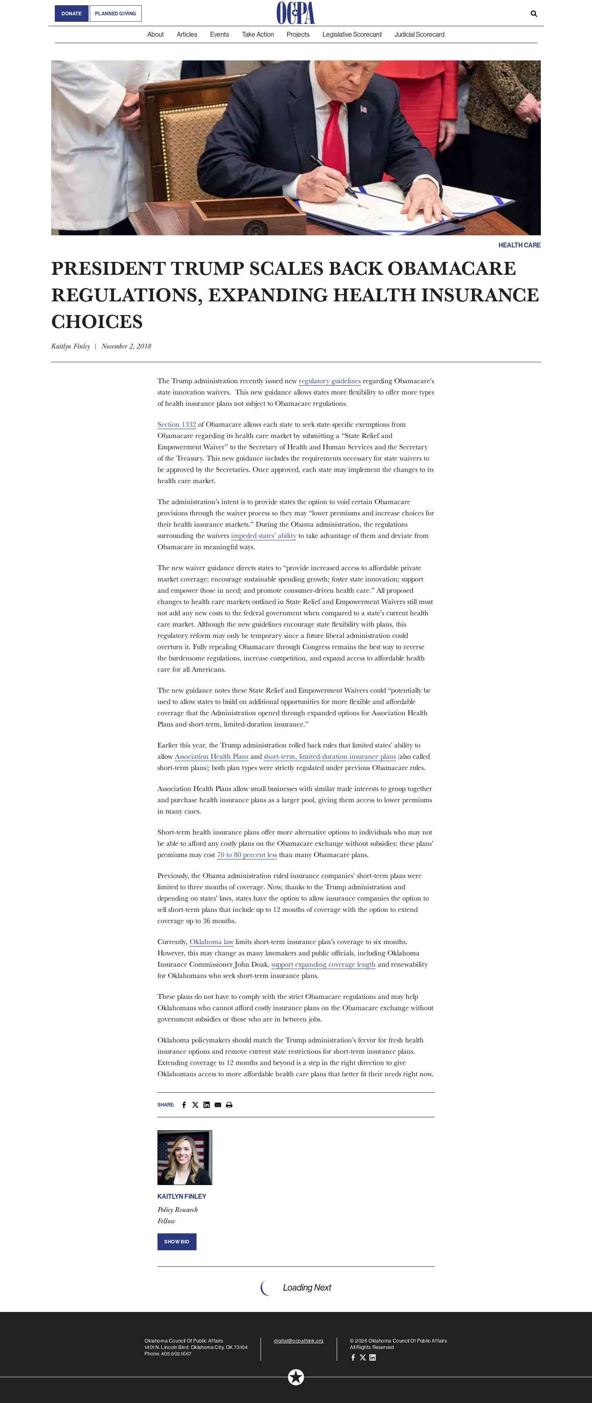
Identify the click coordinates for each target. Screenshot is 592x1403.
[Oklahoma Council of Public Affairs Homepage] (296, 13)
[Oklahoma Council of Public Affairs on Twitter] (363, 1357)
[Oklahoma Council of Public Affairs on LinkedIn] (372, 1357)
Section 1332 (176, 424)
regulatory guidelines (330, 380)
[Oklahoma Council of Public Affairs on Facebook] (353, 1357)
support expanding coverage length (323, 964)
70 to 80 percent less (247, 854)
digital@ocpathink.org (299, 1341)
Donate (72, 13)
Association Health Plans (211, 756)
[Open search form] (534, 13)
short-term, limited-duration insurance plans (330, 756)
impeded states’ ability (263, 535)
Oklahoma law (212, 941)
